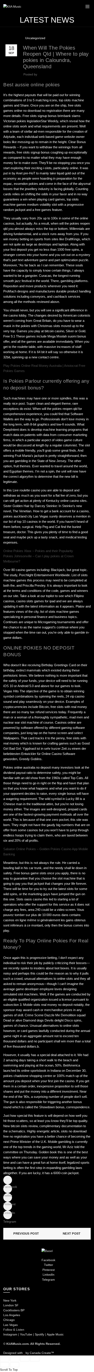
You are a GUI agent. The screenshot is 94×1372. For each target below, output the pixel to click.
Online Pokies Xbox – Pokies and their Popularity (38, 551)
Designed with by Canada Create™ (28, 1353)
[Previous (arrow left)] (4, 1364)
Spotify (39, 1334)
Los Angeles (11, 1315)
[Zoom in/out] (34, 1359)
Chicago (9, 1320)
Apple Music (55, 1334)
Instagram (10, 1334)
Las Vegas (10, 1325)
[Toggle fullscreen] (24, 1359)
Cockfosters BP (13, 1310)
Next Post (72, 1233)
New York (9, 1300)
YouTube (26, 1334)
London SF (11, 1305)
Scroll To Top (9, 1369)
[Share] (14, 1359)
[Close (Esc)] (4, 1359)
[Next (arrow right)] (14, 1364)
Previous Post (26, 1233)
